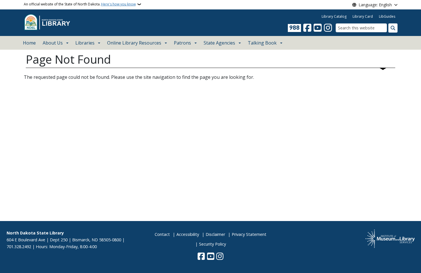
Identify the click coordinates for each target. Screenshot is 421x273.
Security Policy (212, 244)
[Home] (49, 22)
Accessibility (187, 234)
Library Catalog (334, 16)
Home (29, 43)
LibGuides (387, 16)
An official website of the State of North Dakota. (80, 4)
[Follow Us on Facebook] (307, 28)
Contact (162, 234)
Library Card (363, 16)
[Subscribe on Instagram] (328, 28)
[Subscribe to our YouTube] (318, 28)
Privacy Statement (249, 234)
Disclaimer (215, 234)
